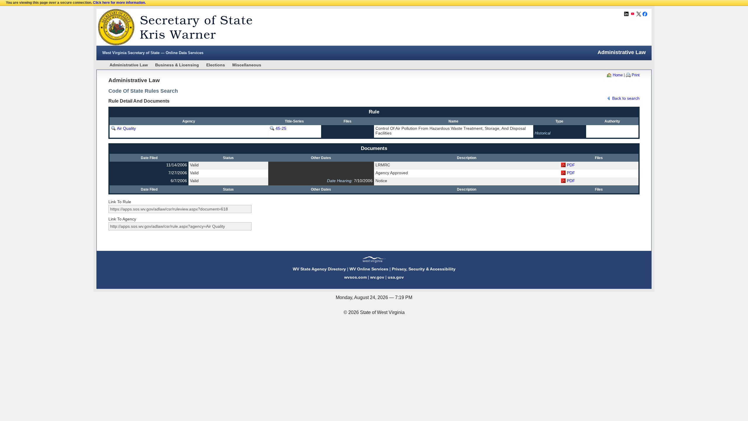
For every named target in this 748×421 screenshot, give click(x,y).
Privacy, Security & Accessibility (424, 269)
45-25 (281, 128)
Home (618, 75)
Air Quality (126, 128)
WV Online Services (368, 269)
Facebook (645, 14)
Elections (215, 65)
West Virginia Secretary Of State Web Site (171, 27)
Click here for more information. (119, 3)
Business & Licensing (177, 65)
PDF (571, 165)
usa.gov (396, 277)
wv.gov (377, 277)
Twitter (638, 14)
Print (636, 75)
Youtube (632, 14)
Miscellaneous (246, 65)
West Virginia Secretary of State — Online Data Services (152, 53)
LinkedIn (626, 14)
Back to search (626, 98)
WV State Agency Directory (319, 269)
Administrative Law (129, 65)
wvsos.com (355, 277)
